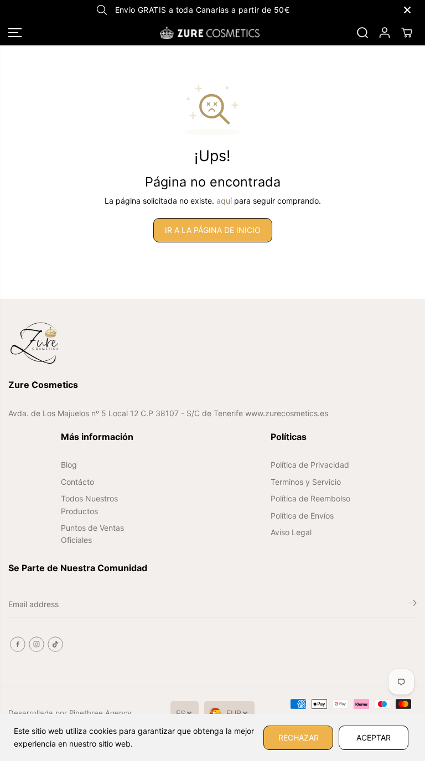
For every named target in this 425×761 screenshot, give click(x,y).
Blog (69, 464)
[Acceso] (385, 33)
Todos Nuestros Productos (89, 504)
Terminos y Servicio (306, 481)
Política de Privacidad (310, 464)
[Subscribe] (412, 604)
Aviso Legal (291, 532)
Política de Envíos (302, 515)
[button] (15, 32)
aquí (224, 200)
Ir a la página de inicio (213, 230)
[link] (212, 343)
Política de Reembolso (310, 498)
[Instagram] (36, 644)
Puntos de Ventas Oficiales (92, 534)
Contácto (77, 481)
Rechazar (298, 737)
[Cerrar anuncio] (407, 10)
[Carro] (407, 33)
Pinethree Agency (100, 712)
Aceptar (373, 737)
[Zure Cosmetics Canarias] (210, 33)
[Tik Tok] (55, 644)
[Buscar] (362, 33)
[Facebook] (17, 644)
